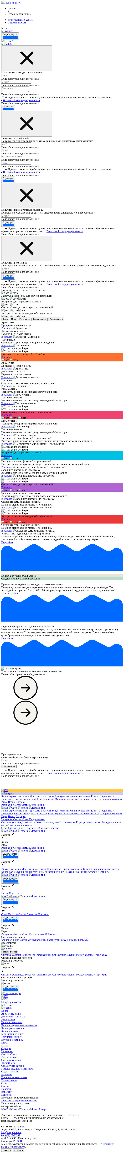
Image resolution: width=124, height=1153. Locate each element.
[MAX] (7, 793)
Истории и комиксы (111, 799)
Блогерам (55, 828)
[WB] (5, 807)
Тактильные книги (88, 799)
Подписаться (9, 767)
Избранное (51, 934)
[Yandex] (23, 807)
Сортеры (21, 802)
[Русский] (7, 41)
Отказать (18, 1150)
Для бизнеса (28, 822)
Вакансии (43, 828)
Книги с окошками (80, 796)
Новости (21, 828)
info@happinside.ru (11, 1002)
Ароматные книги (19, 796)
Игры (13, 319)
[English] (6, 44)
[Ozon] (13, 807)
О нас (4, 828)
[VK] (4, 790)
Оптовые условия (11, 822)
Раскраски (24, 319)
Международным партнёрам (43, 940)
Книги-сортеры (45, 799)
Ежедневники (56, 319)
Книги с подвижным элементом (101, 869)
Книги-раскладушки (25, 799)
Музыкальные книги (66, 799)
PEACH (17, 1141)
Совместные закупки (47, 822)
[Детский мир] (37, 807)
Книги (5, 319)
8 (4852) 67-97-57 (10, 1135)
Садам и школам (23, 825)
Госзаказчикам (67, 822)
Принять (7, 1150)
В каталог (7, 328)
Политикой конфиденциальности (21, 100)
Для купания (62, 796)
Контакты (32, 828)
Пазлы (11, 802)
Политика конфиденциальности (19, 1100)
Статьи (12, 828)
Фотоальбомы (39, 319)
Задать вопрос (10, 34)
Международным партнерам (91, 954)
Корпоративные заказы (89, 822)
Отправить (8, 106)
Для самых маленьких (42, 796)
